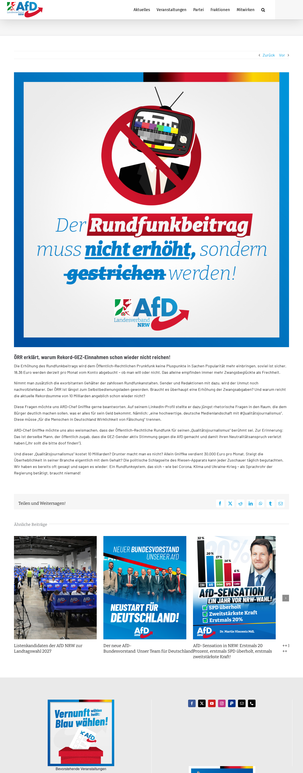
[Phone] (252, 709)
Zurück (269, 55)
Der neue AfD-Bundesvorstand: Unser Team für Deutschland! (154, 654)
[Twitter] (202, 709)
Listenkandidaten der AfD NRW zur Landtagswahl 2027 (48, 654)
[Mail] (242, 709)
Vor (282, 55)
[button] (263, 10)
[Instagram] (222, 709)
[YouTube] (212, 709)
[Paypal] (232, 709)
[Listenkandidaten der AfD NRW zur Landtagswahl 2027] (57, 538)
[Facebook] (192, 709)
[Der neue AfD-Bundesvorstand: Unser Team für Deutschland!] (151, 538)
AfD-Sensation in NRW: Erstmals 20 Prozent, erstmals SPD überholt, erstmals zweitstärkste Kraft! (245, 657)
